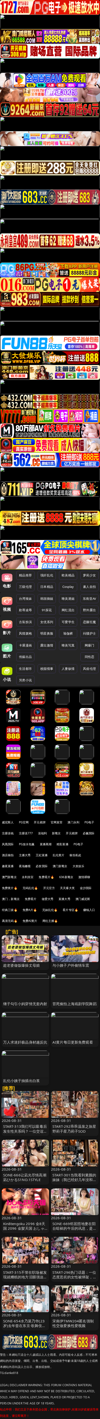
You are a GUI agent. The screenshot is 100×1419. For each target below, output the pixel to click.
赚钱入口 (89, 910)
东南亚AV (89, 598)
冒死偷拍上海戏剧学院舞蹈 (74, 1003)
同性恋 (89, 657)
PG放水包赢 (27, 844)
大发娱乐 (78, 866)
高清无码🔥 (9, 921)
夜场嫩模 (25, 866)
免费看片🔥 (46, 877)
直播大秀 (64, 899)
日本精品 (46, 586)
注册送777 (26, 833)
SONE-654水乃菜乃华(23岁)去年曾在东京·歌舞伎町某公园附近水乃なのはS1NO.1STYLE (24, 1328)
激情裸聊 (84, 877)
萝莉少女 (89, 575)
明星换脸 (46, 633)
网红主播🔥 (50, 921)
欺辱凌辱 (25, 610)
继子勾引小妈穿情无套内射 (25, 1003)
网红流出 (68, 610)
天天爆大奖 (67, 888)
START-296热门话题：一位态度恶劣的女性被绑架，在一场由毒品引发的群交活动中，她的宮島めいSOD (74, 1279)
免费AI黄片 (30, 921)
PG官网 (24, 822)
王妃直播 (42, 855)
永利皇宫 (28, 877)
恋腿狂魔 (89, 622)
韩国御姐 (46, 598)
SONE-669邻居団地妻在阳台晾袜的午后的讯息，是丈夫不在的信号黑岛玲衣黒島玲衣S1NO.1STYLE (74, 1230)
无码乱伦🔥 (30, 888)
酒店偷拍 (8, 855)
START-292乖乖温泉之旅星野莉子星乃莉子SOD (74, 1128)
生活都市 (25, 668)
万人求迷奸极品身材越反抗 (25, 1042)
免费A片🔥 (30, 910)
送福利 (42, 833)
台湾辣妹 (25, 598)
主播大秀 (25, 855)
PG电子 (89, 822)
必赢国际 (89, 833)
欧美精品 (68, 575)
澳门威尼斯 (82, 899)
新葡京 (56, 833)
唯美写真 (68, 645)
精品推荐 (25, 575)
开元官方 (49, 888)
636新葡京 (66, 877)
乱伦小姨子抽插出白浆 (21, 1080)
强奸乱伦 (46, 575)
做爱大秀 (48, 899)
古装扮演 (25, 622)
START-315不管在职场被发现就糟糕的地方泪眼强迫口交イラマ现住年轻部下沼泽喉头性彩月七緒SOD (25, 1279)
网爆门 (89, 645)
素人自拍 (89, 586)
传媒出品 (25, 657)
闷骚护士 (89, 633)
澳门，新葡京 (11, 899)
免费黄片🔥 (9, 888)
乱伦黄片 (59, 855)
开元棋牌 (40, 822)
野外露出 (89, 610)
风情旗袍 (25, 633)
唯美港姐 (68, 598)
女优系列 (46, 622)
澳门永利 (73, 822)
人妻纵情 (68, 668)
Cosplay (68, 586)
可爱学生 (68, 622)
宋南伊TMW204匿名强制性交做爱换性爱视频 (73, 1323)
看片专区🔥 (70, 910)
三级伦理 (25, 586)
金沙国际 (86, 888)
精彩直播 (62, 844)
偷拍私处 (75, 855)
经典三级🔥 (9, 910)
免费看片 (31, 899)
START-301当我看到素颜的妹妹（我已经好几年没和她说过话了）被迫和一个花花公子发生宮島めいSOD (74, 1182)
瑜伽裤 (68, 633)
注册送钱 (8, 833)
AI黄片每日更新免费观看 (72, 1042)
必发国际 (42, 866)
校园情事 (46, 668)
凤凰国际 (8, 844)
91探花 (47, 610)
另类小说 (25, 680)
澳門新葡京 (9, 877)
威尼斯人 (8, 822)
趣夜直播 (8, 866)
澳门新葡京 (60, 866)
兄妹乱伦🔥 (50, 910)
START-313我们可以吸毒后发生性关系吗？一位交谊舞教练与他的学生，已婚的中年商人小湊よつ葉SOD (25, 1133)
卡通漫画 (25, 645)
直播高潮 (46, 844)
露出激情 (46, 645)
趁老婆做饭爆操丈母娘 (21, 965)
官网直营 (57, 822)
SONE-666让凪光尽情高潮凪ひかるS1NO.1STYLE (24, 1177)
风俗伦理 (89, 668)
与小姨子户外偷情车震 (70, 965)
